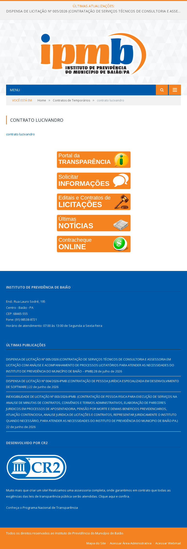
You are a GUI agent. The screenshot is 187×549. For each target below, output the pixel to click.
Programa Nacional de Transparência (50, 507)
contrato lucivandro (20, 134)
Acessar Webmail (168, 543)
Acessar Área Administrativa (130, 543)
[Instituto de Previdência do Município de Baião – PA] (93, 53)
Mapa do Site (96, 543)
